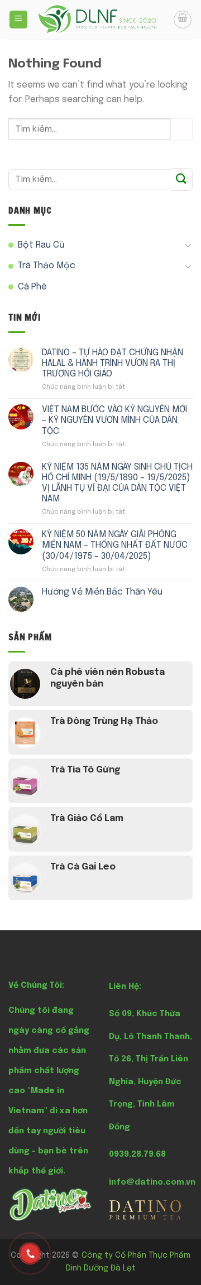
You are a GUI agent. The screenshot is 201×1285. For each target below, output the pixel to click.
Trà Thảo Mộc (46, 265)
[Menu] (18, 20)
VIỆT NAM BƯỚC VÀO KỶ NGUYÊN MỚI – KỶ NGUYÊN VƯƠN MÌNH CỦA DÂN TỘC (114, 420)
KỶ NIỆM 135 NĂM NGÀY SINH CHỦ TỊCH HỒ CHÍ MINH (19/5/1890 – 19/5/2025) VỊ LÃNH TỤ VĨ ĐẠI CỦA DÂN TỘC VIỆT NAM (117, 483)
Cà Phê (32, 287)
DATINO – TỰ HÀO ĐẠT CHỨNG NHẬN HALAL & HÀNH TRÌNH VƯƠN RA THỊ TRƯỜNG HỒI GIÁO (112, 363)
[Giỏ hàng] (183, 19)
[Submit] (181, 129)
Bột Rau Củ (41, 245)
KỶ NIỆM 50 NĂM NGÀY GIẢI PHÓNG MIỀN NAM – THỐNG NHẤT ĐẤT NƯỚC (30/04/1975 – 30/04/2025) (115, 545)
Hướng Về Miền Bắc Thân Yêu (102, 592)
